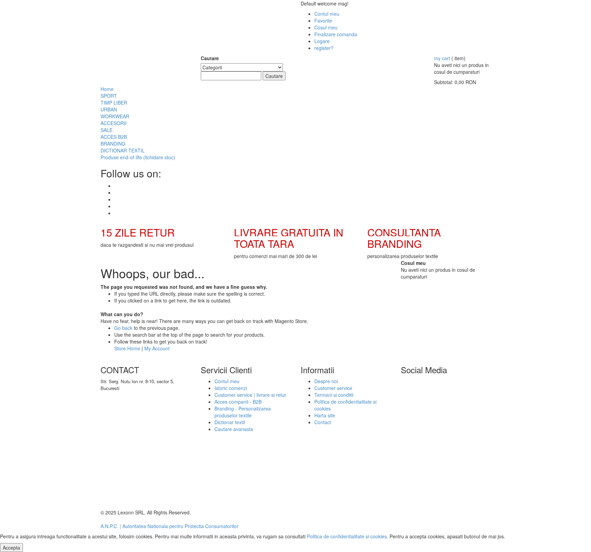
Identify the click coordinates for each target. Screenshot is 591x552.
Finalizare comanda (335, 34)
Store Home (127, 348)
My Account (157, 348)
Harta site (324, 415)
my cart (442, 58)
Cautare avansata (233, 429)
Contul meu (326, 13)
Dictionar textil (229, 422)
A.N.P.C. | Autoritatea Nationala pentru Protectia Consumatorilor (169, 526)
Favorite (323, 20)
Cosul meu (326, 27)
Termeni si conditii (333, 394)
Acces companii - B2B (238, 401)
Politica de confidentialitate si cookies (347, 536)
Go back (123, 327)
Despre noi (326, 381)
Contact (322, 422)
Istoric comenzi (230, 388)
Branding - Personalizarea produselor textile (242, 412)
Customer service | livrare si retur (250, 394)
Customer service (333, 388)
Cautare (210, 58)
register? (323, 47)
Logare (322, 41)
